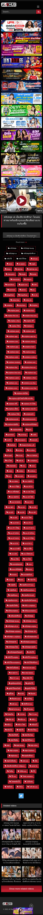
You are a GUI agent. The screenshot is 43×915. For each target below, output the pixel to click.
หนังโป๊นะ (33, 730)
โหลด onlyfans (27, 776)
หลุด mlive (33, 745)
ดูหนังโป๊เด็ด (31, 688)
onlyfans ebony (30, 341)
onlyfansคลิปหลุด (31, 424)
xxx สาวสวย (14, 533)
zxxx (21, 579)
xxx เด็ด (29, 548)
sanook (34, 440)
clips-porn (11, 274)
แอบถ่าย (34, 766)
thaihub (12, 445)
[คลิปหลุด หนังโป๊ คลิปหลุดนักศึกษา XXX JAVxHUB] (17, 5)
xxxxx (30, 569)
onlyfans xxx (12, 383)
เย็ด (36, 761)
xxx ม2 (33, 507)
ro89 (34, 435)
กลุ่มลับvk (13, 590)
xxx (9, 476)
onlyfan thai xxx (12, 315)
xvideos (32, 471)
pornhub (11, 435)
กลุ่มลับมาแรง (12, 600)
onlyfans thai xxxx (14, 372)
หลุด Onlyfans (29, 750)
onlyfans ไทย (14, 414)
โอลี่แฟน (30, 781)
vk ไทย (9, 460)
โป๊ (34, 771)
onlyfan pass (14, 310)
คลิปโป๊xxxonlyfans (13, 662)
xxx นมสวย (15, 497)
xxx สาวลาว (30, 528)
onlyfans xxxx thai (30, 388)
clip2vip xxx (33, 269)
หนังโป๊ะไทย (28, 735)
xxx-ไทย (28, 559)
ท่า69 (22, 693)
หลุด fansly (20, 745)
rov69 (9, 440)
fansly (34, 274)
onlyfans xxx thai (29, 383)
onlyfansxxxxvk (30, 419)
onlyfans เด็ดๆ (13, 409)
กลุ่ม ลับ (32, 579)
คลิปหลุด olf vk (13, 626)
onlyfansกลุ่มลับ (12, 424)
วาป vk (22, 714)
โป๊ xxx (13, 776)
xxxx (30, 564)
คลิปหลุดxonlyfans (29, 642)
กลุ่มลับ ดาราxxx (27, 585)
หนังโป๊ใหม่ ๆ (28, 740)
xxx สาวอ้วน (29, 533)
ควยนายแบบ (28, 673)
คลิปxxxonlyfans (30, 611)
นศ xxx (14, 704)
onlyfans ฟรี (13, 404)
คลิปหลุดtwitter (32, 636)
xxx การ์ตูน (15, 486)
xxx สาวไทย (29, 538)
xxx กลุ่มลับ (28, 481)
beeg (8, 269)
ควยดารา (14, 673)
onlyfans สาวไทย (29, 404)
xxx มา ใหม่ (28, 517)
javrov (24, 290)
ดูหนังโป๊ (30, 683)
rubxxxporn (21, 440)
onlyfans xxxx (12, 388)
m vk (35, 295)
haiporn (28, 279)
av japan (22, 264)
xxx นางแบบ (16, 502)
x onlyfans (33, 460)
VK (10, 450)
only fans (22, 305)
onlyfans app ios (29, 336)
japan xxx (24, 284)
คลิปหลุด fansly (28, 248)
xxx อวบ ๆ (28, 543)
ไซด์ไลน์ (9, 787)
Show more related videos (21, 889)
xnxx (33, 466)
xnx (23, 466)
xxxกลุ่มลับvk (27, 574)
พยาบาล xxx (15, 709)
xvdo (10, 471)
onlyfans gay (13, 347)
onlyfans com (13, 341)
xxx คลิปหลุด (14, 491)
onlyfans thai (12, 367)
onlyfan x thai (15, 321)
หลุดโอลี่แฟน (11, 761)
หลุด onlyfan (14, 750)
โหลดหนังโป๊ (15, 781)
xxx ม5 (33, 512)
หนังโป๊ (21, 730)
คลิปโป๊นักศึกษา (31, 662)
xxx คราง (29, 486)
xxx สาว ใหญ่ (14, 528)
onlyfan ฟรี (30, 321)
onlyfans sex (31, 362)
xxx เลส (14, 554)
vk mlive (32, 450)
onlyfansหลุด (17, 429)
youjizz (11, 579)
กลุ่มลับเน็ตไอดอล (30, 600)
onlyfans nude (13, 357)
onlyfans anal (14, 331)
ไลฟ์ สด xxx (33, 787)
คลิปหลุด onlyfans (14, 631)
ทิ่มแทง (32, 693)
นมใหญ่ (29, 699)
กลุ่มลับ (12, 585)
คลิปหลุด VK (31, 631)
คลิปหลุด (13, 248)
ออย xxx (25, 761)
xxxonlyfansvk (17, 564)
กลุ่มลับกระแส (29, 595)
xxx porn (33, 476)
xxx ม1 (22, 507)
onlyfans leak (14, 352)
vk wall (9, 455)
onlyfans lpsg (29, 352)
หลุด (8, 745)
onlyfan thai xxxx (30, 315)
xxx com (20, 476)
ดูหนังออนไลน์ (16, 683)
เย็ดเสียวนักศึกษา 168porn (16, 766)
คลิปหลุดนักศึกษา (30, 253)
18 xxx (35, 259)
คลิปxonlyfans (13, 611)
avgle (33, 264)
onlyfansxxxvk (13, 419)
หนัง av (22, 719)
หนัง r (34, 719)
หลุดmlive (14, 756)
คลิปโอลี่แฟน (13, 668)
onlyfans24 (30, 414)
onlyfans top (31, 372)
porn (29, 429)
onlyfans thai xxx (30, 367)
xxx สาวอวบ (14, 538)
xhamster (12, 466)
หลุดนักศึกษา (28, 756)
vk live (20, 450)
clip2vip (19, 269)
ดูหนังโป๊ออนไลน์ (14, 688)
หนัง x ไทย (21, 724)
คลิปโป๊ (9, 259)
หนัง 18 (10, 719)
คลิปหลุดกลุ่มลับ (30, 647)
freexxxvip (16, 279)
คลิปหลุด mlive (30, 621)
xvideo (21, 471)
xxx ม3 (10, 512)
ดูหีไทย (11, 693)
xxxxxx (14, 574)
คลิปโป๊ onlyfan (13, 657)
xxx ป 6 (29, 502)
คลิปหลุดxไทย (13, 647)
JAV (35, 284)
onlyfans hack (30, 347)
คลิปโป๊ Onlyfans (30, 657)
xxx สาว (28, 523)
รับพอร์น (10, 714)
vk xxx (20, 455)
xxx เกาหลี (16, 548)
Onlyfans (29, 326)
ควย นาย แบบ (30, 668)
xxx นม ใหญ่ (29, 491)
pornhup (23, 435)
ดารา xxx (15, 678)
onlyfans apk (29, 331)
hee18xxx (10, 284)
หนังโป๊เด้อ (14, 740)
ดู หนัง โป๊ (28, 678)
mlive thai (15, 300)
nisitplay (9, 305)
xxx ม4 (22, 512)
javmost (12, 290)
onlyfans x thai (31, 378)
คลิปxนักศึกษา (16, 616)
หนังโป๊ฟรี (14, 735)
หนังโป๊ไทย (22, 259)
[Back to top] (36, 908)
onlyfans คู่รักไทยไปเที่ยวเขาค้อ (22, 398)
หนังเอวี (34, 724)
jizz (33, 290)
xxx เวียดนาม (27, 554)
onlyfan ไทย (15, 326)
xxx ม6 (14, 517)
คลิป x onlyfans (29, 605)
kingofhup (23, 295)
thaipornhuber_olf (28, 445)
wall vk (20, 460)
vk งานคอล (33, 455)
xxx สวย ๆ (15, 523)
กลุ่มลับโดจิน (13, 605)
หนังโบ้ (9, 730)
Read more (20, 242)
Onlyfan (34, 305)
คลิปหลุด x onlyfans (13, 636)
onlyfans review (30, 357)
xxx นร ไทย (29, 497)
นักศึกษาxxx (28, 704)
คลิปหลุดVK (12, 642)
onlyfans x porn (13, 378)
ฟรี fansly (29, 709)
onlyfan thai (30, 310)
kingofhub (10, 295)
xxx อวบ (15, 543)
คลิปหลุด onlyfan (30, 626)
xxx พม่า (10, 507)
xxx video (14, 481)
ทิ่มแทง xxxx (16, 699)
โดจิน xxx (23, 771)
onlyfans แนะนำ (30, 409)
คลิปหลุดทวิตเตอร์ (16, 652)
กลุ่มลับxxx (13, 595)
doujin (23, 274)
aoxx (10, 264)
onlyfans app (12, 336)
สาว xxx (34, 714)
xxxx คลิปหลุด (17, 569)
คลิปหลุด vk (13, 253)
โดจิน (11, 771)
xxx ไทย (16, 559)
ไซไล (21, 787)
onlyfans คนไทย (22, 393)
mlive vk (28, 300)
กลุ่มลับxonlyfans (28, 590)
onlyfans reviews (14, 362)
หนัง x (9, 724)
